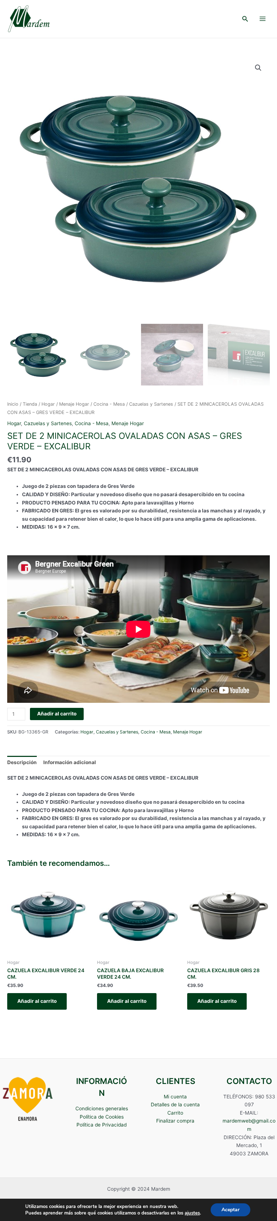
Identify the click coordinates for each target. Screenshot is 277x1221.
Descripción (22, 762)
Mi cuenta (175, 1096)
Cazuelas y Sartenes (151, 404)
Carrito (175, 1113)
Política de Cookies (102, 1117)
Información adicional (69, 762)
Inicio (12, 404)
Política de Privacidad (101, 1125)
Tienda (30, 404)
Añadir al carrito (56, 714)
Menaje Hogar (74, 404)
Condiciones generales (101, 1108)
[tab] (22, 762)
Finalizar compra (175, 1121)
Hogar (48, 404)
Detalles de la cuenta (175, 1104)
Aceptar (230, 1209)
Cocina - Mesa (109, 404)
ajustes (192, 1213)
